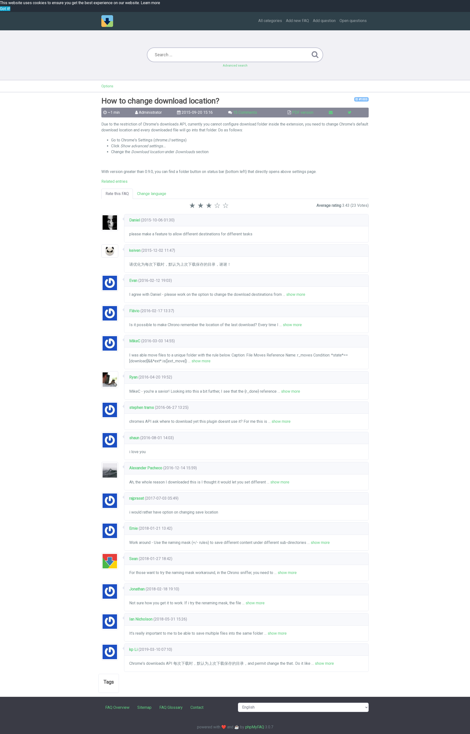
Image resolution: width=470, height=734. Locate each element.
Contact (196, 707)
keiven (135, 250)
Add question (324, 20)
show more (295, 294)
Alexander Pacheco (145, 468)
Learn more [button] (150, 2)
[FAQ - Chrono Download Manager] (107, 21)
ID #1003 (361, 99)
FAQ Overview (117, 707)
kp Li (133, 649)
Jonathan (137, 589)
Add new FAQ (297, 20)
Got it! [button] (5, 8)
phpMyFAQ (254, 727)
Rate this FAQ (117, 193)
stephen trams (141, 407)
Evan (133, 280)
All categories (270, 20)
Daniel (134, 220)
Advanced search (235, 65)
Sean (133, 558)
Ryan (133, 377)
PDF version (302, 112)
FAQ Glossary (171, 707)
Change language (151, 193)
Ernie (133, 528)
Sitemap (144, 707)
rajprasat (136, 498)
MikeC (134, 341)
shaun (134, 438)
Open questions (353, 20)
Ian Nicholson (141, 619)
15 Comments (245, 112)
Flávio (134, 311)
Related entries (114, 181)
